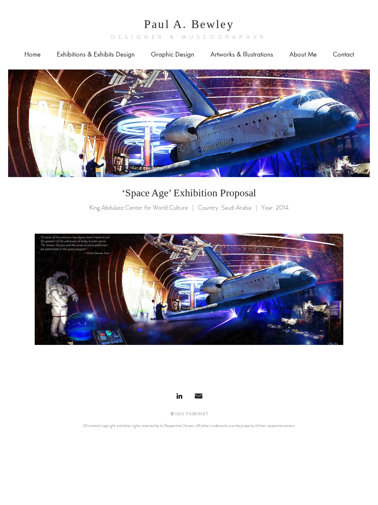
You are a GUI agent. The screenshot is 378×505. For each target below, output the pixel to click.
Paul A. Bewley (189, 24)
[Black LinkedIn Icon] (179, 396)
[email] (199, 396)
